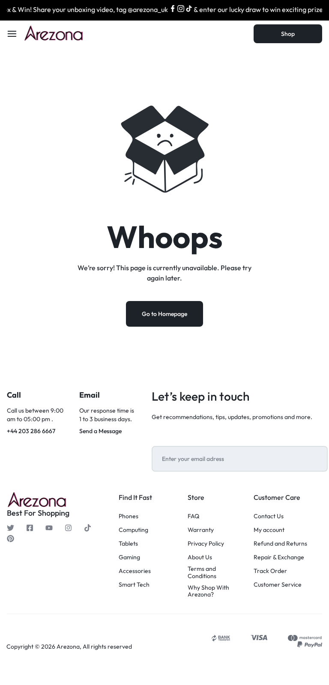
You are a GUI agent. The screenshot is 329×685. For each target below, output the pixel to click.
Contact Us (269, 516)
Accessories (135, 571)
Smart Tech (134, 584)
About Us (200, 557)
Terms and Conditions (202, 572)
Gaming (129, 557)
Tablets (128, 543)
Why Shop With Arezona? (208, 591)
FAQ (193, 516)
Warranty (201, 530)
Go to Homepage (164, 314)
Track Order (270, 571)
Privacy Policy (206, 543)
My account (269, 530)
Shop (288, 34)
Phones (128, 516)
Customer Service (278, 584)
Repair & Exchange (279, 557)
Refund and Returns (280, 543)
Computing (133, 530)
